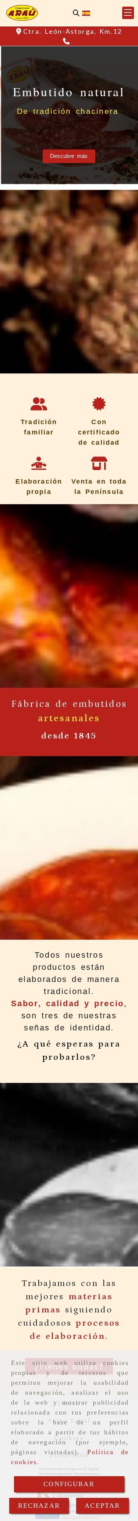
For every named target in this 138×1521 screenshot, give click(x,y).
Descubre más (69, 156)
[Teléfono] (67, 41)
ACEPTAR (102, 1505)
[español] (86, 12)
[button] (128, 13)
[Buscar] (76, 13)
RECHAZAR (39, 1505)
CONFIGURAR (69, 1484)
